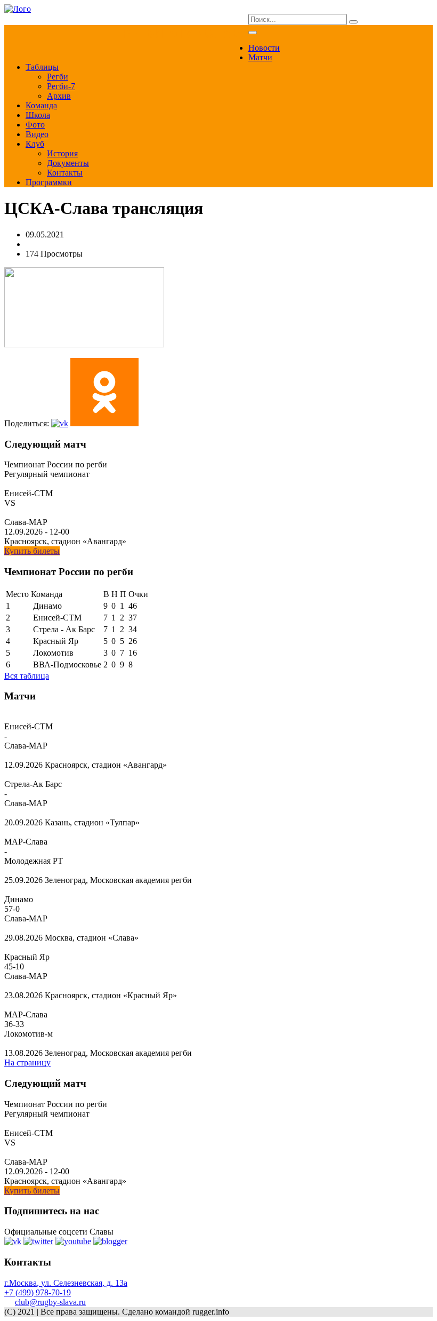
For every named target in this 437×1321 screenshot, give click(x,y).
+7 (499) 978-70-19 (37, 1292)
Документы (68, 163)
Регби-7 (61, 86)
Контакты (65, 172)
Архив (59, 95)
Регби (57, 76)
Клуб (35, 143)
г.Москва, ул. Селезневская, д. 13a (65, 1282)
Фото (35, 124)
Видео (37, 134)
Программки (49, 182)
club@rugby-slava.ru (50, 1302)
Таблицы (42, 66)
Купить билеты (32, 550)
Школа (38, 115)
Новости (264, 47)
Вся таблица (26, 675)
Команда (41, 105)
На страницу (27, 1062)
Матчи (260, 57)
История (62, 153)
